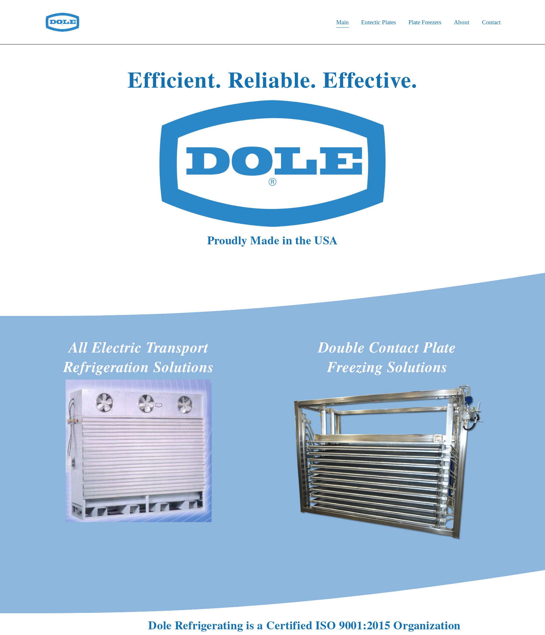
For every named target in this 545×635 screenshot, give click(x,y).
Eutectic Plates (378, 22)
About (461, 22)
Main (342, 22)
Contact (491, 22)
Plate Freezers (424, 22)
